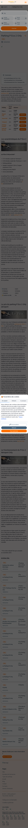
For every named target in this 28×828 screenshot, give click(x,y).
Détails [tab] (14, 401)
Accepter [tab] (4, 401)
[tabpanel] (14, 412)
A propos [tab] (23, 401)
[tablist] (14, 400)
